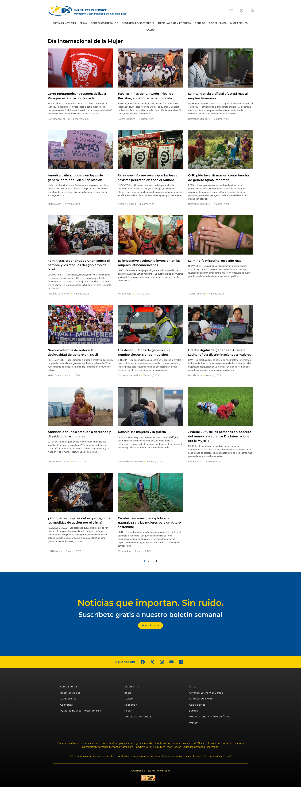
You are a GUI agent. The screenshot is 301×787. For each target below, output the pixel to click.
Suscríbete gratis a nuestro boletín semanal (150, 614)
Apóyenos (66, 704)
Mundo (193, 722)
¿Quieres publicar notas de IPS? (80, 710)
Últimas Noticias (64, 23)
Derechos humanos (104, 23)
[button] (252, 10)
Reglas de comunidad (138, 716)
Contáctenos (68, 698)
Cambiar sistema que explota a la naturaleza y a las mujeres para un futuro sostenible (149, 522)
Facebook (130, 704)
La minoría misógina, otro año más (214, 260)
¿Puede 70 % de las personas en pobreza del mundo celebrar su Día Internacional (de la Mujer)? (219, 436)
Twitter (129, 698)
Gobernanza (218, 23)
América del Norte (201, 698)
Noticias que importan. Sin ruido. (151, 602)
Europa (193, 710)
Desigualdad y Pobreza (174, 23)
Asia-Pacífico (197, 704)
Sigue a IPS (131, 686)
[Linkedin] (181, 661)
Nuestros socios (70, 692)
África (192, 686)
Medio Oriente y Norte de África (209, 716)
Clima (83, 23)
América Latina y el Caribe (206, 692)
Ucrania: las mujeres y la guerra (142, 432)
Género (200, 23)
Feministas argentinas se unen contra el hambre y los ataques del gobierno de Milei (79, 265)
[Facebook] (142, 661)
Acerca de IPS (69, 686)
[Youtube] (171, 661)
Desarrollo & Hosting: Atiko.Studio (150, 770)
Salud (150, 29)
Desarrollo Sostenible (138, 23)
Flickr (128, 710)
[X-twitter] (152, 661)
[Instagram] (161, 661)
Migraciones (239, 23)
